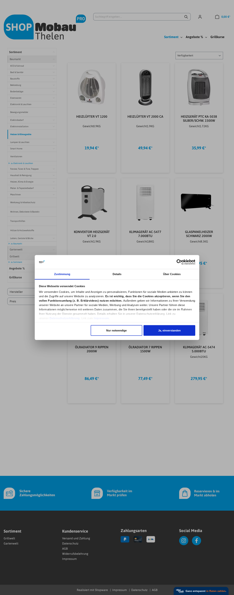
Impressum (101, 318)
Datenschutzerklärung (65, 318)
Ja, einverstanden (169, 330)
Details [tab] (117, 274)
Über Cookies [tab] (172, 274)
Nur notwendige (116, 330)
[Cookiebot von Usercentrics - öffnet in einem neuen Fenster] (179, 262)
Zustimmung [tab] (62, 274)
